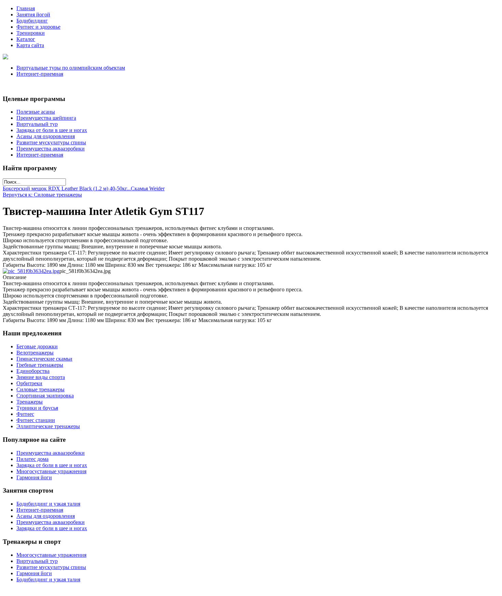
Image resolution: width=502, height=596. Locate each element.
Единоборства (33, 371)
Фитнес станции (35, 420)
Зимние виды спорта (40, 377)
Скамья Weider (148, 188)
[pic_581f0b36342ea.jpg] (31, 271)
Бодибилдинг (32, 21)
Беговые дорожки (37, 346)
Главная (25, 8)
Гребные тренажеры (39, 365)
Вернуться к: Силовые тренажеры (42, 195)
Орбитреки (29, 383)
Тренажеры (29, 402)
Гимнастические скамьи (44, 359)
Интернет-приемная (39, 74)
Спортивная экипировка (45, 395)
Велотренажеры (35, 352)
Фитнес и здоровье (38, 27)
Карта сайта (30, 45)
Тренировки (30, 33)
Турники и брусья (37, 408)
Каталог (25, 39)
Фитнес (25, 414)
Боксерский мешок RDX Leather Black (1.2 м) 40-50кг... (67, 188)
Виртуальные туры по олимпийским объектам (70, 68)
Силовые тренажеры (40, 389)
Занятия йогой (33, 14)
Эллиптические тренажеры (48, 426)
